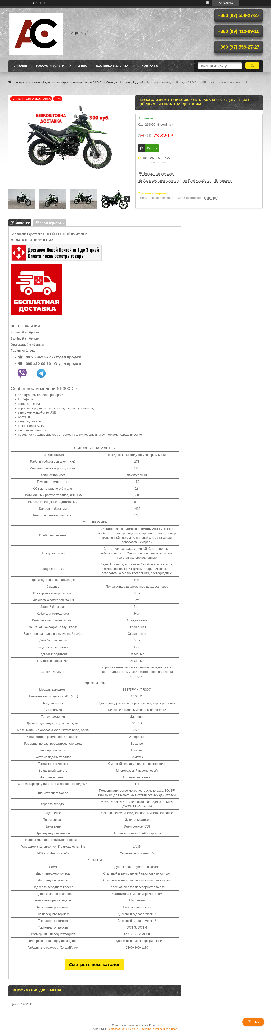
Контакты (150, 65)
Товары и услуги (50, 65)
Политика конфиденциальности (159, 1028)
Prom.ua (154, 1025)
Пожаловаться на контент (122, 1028)
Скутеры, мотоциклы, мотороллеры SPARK (73, 82)
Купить (152, 148)
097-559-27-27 (38, 357)
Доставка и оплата (112, 65)
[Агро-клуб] (36, 33)
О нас (82, 65)
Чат (256, 1022)
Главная (20, 65)
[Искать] (252, 65)
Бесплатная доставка (158, 173)
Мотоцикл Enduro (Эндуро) (124, 82)
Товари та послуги (27, 82)
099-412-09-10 (38, 364)
